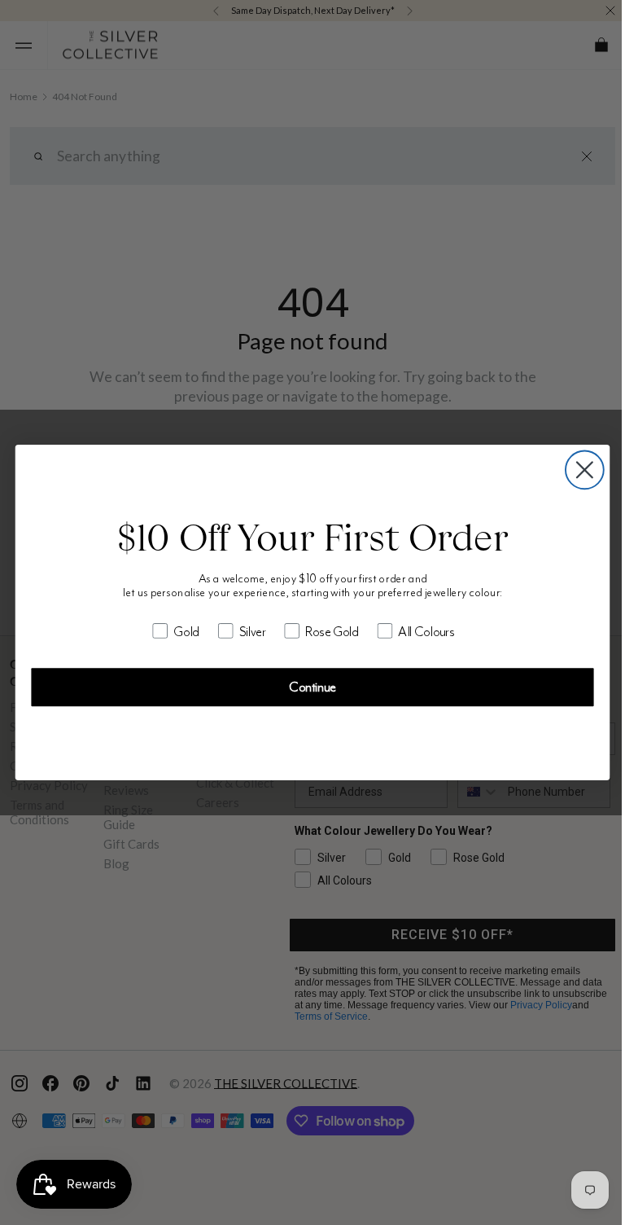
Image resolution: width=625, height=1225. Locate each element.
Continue (306, 687)
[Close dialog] (578, 469)
